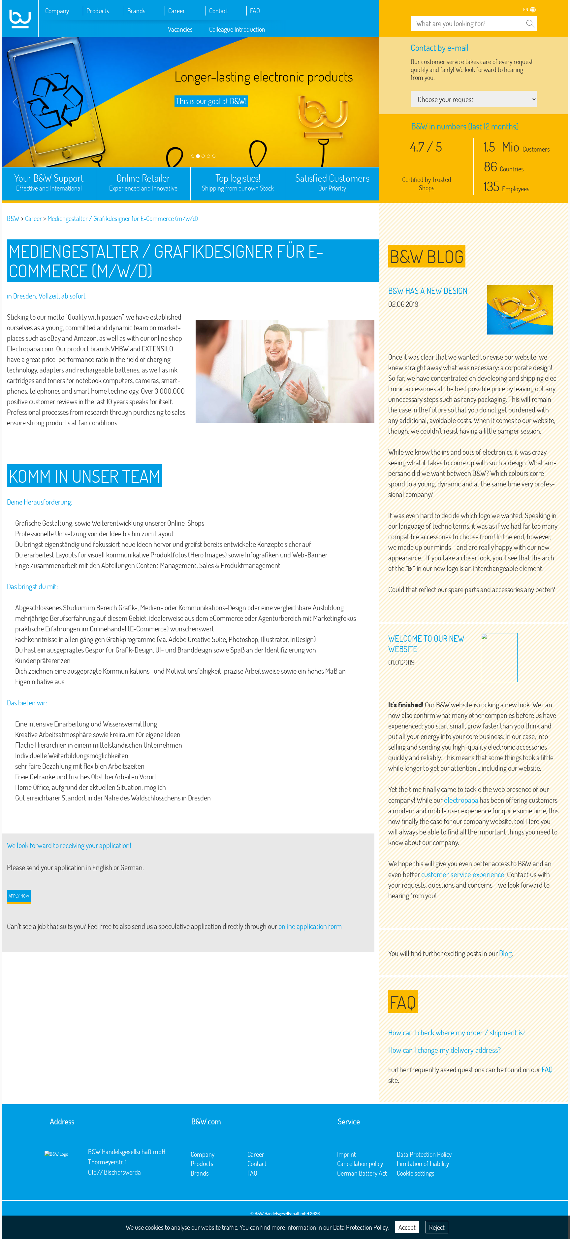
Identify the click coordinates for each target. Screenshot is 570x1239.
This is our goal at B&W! (211, 101)
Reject (437, 1227)
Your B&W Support (49, 181)
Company (57, 10)
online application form (310, 926)
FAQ (255, 10)
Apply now (19, 896)
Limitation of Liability (423, 1163)
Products (97, 10)
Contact (218, 10)
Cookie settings (415, 1173)
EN (525, 9)
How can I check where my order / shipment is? (456, 1032)
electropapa (461, 800)
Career (176, 10)
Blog (505, 953)
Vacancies (180, 29)
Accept (407, 1227)
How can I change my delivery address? (444, 1050)
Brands (136, 10)
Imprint (346, 1154)
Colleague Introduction (237, 29)
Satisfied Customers (332, 181)
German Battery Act (362, 1173)
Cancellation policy (360, 1163)
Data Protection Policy (424, 1154)
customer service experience (462, 874)
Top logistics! (238, 181)
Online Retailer (143, 181)
